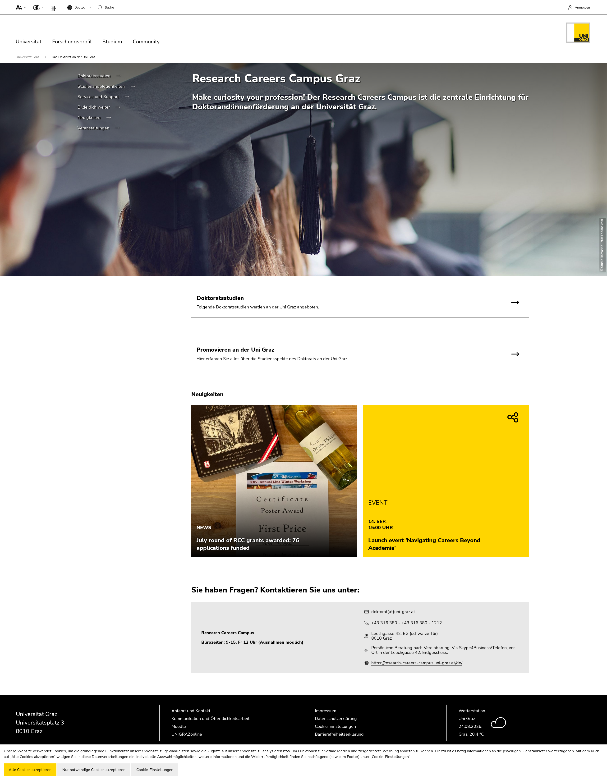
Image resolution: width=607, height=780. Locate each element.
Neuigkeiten (90, 117)
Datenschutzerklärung (336, 718)
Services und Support (99, 97)
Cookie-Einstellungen (335, 726)
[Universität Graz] (578, 33)
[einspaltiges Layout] (55, 7)
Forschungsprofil (72, 41)
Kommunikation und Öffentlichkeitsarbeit (210, 718)
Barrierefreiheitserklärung (339, 734)
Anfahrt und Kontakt (190, 711)
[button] (20, 7)
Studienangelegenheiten (102, 86)
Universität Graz (28, 57)
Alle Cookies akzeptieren (30, 769)
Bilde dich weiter (94, 107)
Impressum (325, 711)
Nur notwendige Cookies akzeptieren (93, 769)
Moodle (178, 726)
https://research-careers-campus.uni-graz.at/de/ (416, 663)
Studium (112, 41)
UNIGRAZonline (186, 734)
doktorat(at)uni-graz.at (393, 612)
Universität (28, 41)
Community (146, 41)
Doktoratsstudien (95, 76)
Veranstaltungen (94, 128)
